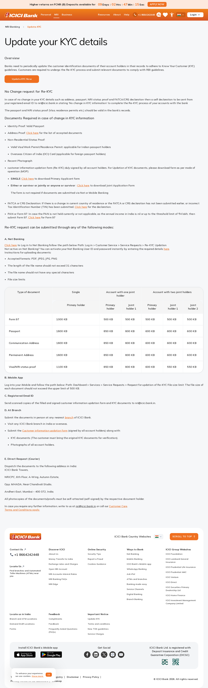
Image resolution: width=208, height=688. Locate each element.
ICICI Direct (171, 582)
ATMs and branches (137, 579)
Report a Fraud (95, 559)
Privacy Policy (91, 677)
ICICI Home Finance (175, 595)
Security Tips (94, 554)
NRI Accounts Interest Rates (63, 574)
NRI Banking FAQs (58, 579)
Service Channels (135, 589)
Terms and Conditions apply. (22, 509)
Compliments (55, 619)
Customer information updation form (45, 430)
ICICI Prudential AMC (176, 572)
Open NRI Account (58, 569)
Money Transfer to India (61, 559)
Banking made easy (137, 584)
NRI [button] (56, 14)
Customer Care (118, 506)
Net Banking (133, 554)
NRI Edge (53, 584)
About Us (53, 554)
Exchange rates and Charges (63, 564)
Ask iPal (131, 574)
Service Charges (96, 634)
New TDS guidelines (98, 629)
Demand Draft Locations (22, 624)
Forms (13, 629)
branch (69, 417)
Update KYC (94, 619)
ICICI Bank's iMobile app (139, 564)
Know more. (38, 676)
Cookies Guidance (97, 564)
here (166, 248)
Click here (32, 132)
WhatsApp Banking (137, 569)
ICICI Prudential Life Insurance (181, 567)
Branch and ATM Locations (23, 619)
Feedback (54, 624)
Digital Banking (134, 594)
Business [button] (67, 14)
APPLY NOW (157, 4)
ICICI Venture (172, 577)
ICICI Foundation (174, 554)
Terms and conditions (99, 624)
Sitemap (57, 681)
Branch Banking (135, 599)
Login (193, 14)
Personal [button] (46, 14)
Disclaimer (73, 677)
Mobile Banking (134, 559)
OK (48, 674)
